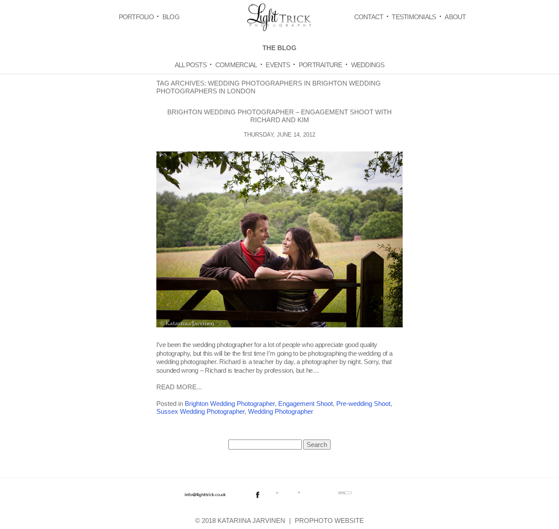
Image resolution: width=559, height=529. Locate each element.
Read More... (179, 387)
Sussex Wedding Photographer (200, 411)
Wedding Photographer (280, 411)
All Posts (191, 65)
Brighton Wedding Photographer (230, 403)
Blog (170, 17)
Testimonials (414, 17)
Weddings (368, 65)
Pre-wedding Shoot (363, 403)
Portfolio (136, 17)
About (455, 17)
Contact (368, 17)
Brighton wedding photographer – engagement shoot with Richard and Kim (279, 116)
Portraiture (320, 65)
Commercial (236, 65)
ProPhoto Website (329, 520)
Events (278, 65)
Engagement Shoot (305, 403)
